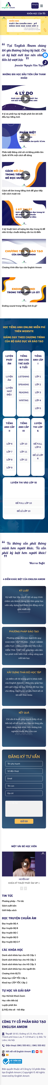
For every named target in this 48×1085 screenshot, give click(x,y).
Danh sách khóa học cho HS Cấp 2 (19, 959)
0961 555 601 (23, 1045)
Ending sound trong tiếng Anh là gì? (19, 305)
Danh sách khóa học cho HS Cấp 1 (19, 955)
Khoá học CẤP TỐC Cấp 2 (14, 982)
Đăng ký (35, 4)
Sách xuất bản (9, 905)
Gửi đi (24, 821)
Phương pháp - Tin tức (13, 901)
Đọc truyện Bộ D (10, 937)
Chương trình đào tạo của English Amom (22, 267)
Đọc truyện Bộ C (10, 932)
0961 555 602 (38, 1045)
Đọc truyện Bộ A (10, 923)
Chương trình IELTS (11, 973)
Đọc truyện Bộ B (10, 928)
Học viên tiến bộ (10, 1000)
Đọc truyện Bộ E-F (11, 941)
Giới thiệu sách (9, 910)
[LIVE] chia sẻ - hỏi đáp (13, 1009)
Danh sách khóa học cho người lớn (18, 968)
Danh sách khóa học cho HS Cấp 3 (19, 964)
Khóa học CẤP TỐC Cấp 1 (14, 978)
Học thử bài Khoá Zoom (13, 996)
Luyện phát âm (9, 1005)
